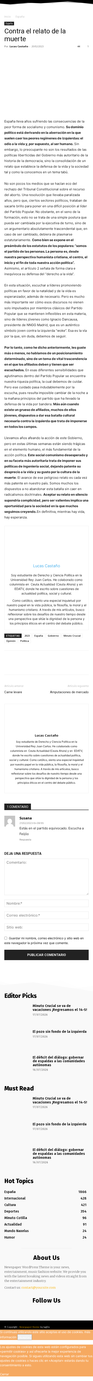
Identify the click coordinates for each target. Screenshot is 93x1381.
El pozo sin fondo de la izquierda (60, 1032)
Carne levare (13, 692)
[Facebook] (8, 56)
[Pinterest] (28, 56)
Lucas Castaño (19, 46)
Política (24, 640)
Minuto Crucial (72, 635)
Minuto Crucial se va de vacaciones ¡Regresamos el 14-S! (60, 1008)
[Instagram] (47, 787)
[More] (48, 56)
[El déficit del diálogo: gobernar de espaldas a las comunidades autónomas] (17, 1065)
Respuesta (25, 839)
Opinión (11, 640)
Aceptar (24, 1337)
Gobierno (53, 635)
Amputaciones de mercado (69, 692)
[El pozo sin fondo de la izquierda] (17, 1039)
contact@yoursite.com (38, 1287)
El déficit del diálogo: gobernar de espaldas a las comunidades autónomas (59, 1061)
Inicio (7, 16)
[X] (18, 56)
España (20, 16)
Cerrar (4, 1374)
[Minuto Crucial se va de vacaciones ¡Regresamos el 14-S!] (17, 1013)
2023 (27, 635)
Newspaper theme (29, 1327)
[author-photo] (46, 729)
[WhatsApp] (38, 56)
